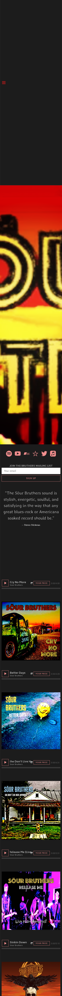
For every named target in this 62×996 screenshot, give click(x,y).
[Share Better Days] (32, 674)
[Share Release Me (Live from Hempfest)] (32, 853)
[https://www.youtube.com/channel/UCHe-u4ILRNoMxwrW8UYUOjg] (18, 454)
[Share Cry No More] (32, 583)
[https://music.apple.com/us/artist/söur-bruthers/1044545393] (53, 454)
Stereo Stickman (32, 525)
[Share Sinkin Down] (32, 943)
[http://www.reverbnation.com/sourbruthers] (35, 454)
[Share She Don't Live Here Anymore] (32, 762)
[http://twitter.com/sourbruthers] (44, 454)
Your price (42, 583)
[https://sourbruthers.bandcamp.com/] (27, 454)
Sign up (31, 478)
